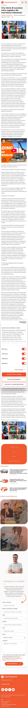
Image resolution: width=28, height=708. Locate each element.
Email (3, 615)
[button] (26, 2)
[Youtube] (13, 689)
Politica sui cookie (5, 706)
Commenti (4, 640)
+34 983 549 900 (5, 684)
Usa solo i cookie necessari (14, 384)
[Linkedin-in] (2, 689)
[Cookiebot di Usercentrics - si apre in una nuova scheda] (19, 322)
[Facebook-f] (6, 689)
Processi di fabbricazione (14, 461)
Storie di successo (6, 15)
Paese (3, 634)
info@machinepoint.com (6, 680)
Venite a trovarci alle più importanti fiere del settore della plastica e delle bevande (18, 489)
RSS (2, 700)
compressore (18, 78)
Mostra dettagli (19, 369)
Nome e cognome (6, 602)
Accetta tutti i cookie (14, 374)
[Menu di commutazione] (22, 2)
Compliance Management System (8, 704)
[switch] (24, 354)
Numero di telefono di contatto (10, 608)
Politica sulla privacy (6, 701)
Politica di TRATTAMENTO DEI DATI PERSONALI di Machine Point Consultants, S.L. (12, 658)
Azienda (4, 621)
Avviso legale (4, 703)
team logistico (13, 130)
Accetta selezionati (14, 379)
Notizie (14, 456)
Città (3, 628)
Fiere (14, 451)
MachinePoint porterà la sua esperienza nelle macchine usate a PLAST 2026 (18, 480)
